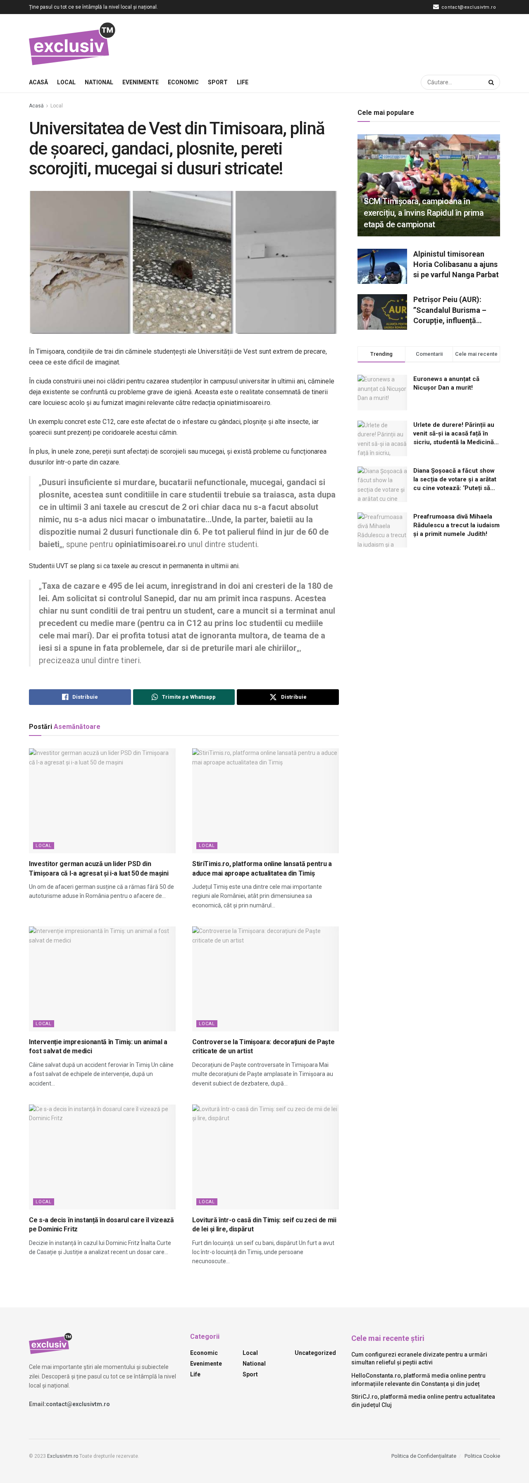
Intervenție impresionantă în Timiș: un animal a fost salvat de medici (98, 1046)
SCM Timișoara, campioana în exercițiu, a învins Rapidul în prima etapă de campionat (424, 212)
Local (66, 82)
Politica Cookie (482, 1456)
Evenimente (140, 82)
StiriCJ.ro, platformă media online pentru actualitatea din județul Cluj (423, 1400)
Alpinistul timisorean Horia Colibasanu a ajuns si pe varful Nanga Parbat (456, 264)
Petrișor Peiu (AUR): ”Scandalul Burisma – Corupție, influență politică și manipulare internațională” (450, 310)
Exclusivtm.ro (62, 1456)
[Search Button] (492, 82)
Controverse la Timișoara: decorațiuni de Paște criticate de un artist (263, 1046)
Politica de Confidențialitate (423, 1456)
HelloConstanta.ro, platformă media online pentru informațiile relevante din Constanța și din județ (418, 1379)
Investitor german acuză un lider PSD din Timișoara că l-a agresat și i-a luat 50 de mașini (98, 868)
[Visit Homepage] (73, 43)
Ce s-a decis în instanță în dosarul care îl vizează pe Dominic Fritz (101, 1224)
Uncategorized (315, 1353)
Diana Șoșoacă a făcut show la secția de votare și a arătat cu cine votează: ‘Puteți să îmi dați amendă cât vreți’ (454, 480)
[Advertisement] (349, 41)
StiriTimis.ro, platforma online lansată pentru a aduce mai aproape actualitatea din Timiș (262, 868)
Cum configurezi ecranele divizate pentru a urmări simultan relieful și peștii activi (419, 1358)
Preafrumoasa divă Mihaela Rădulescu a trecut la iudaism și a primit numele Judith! (456, 525)
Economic (183, 82)
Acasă (38, 82)
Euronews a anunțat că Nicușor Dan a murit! (446, 383)
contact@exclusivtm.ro (468, 7)
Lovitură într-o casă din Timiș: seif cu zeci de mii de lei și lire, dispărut (264, 1224)
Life (242, 82)
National (99, 82)
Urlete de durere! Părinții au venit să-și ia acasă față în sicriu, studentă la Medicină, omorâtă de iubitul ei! (454, 434)
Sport (218, 82)
